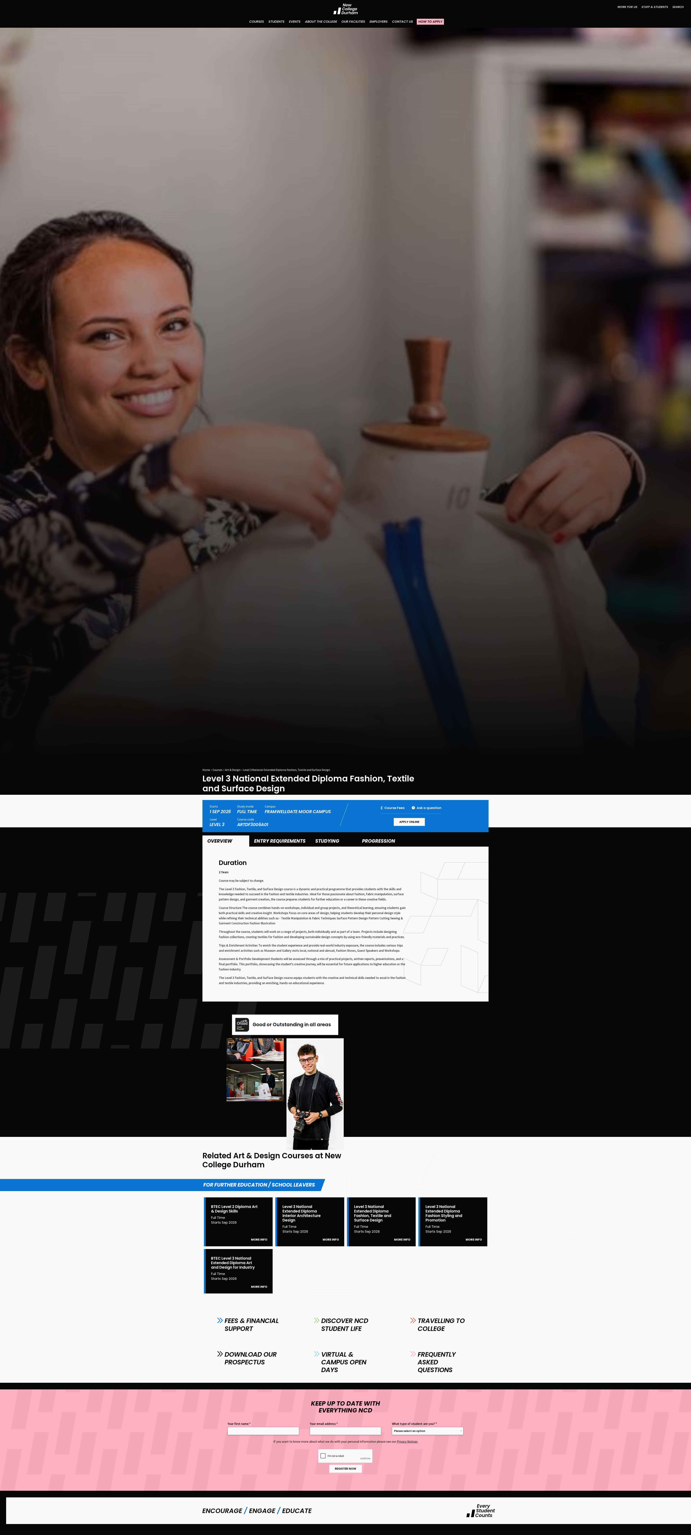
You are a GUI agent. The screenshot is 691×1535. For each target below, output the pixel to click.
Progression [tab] (378, 841)
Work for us (627, 7)
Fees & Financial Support (252, 1324)
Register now (345, 1469)
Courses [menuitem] (256, 21)
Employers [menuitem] (379, 21)
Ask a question (428, 808)
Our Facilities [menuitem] (353, 21)
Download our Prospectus (251, 1358)
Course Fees (394, 808)
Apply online (409, 822)
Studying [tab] (327, 841)
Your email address (324, 1424)
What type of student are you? (414, 1424)
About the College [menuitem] (321, 21)
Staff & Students (655, 7)
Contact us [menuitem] (402, 21)
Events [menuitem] (295, 21)
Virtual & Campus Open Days (343, 1362)
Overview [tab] (219, 841)
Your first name (239, 1424)
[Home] (345, 9)
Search (678, 7)
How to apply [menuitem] (430, 21)
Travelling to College (441, 1324)
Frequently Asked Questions (437, 1362)
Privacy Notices (407, 1441)
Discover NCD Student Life (344, 1324)
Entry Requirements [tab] (280, 841)
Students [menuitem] (276, 21)
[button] (255, 1049)
